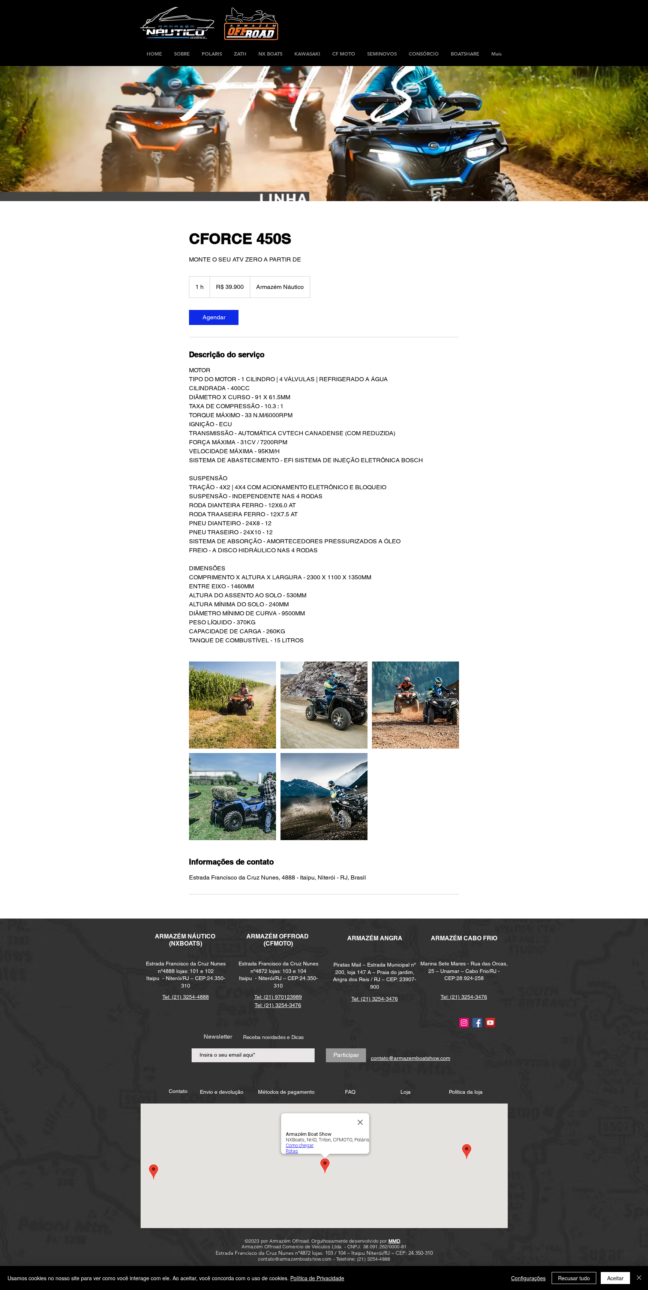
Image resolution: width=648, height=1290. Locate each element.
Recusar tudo (574, 1278)
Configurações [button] (528, 1278)
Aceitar (615, 1278)
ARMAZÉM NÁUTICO (186, 936)
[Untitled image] (232, 705)
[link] (213, 317)
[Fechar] (639, 1278)
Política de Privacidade (317, 1278)
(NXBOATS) (185, 943)
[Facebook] (477, 1022)
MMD (394, 1241)
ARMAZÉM (262, 936)
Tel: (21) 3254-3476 (374, 999)
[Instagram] (464, 1022)
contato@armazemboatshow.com (295, 1259)
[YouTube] (490, 1022)
